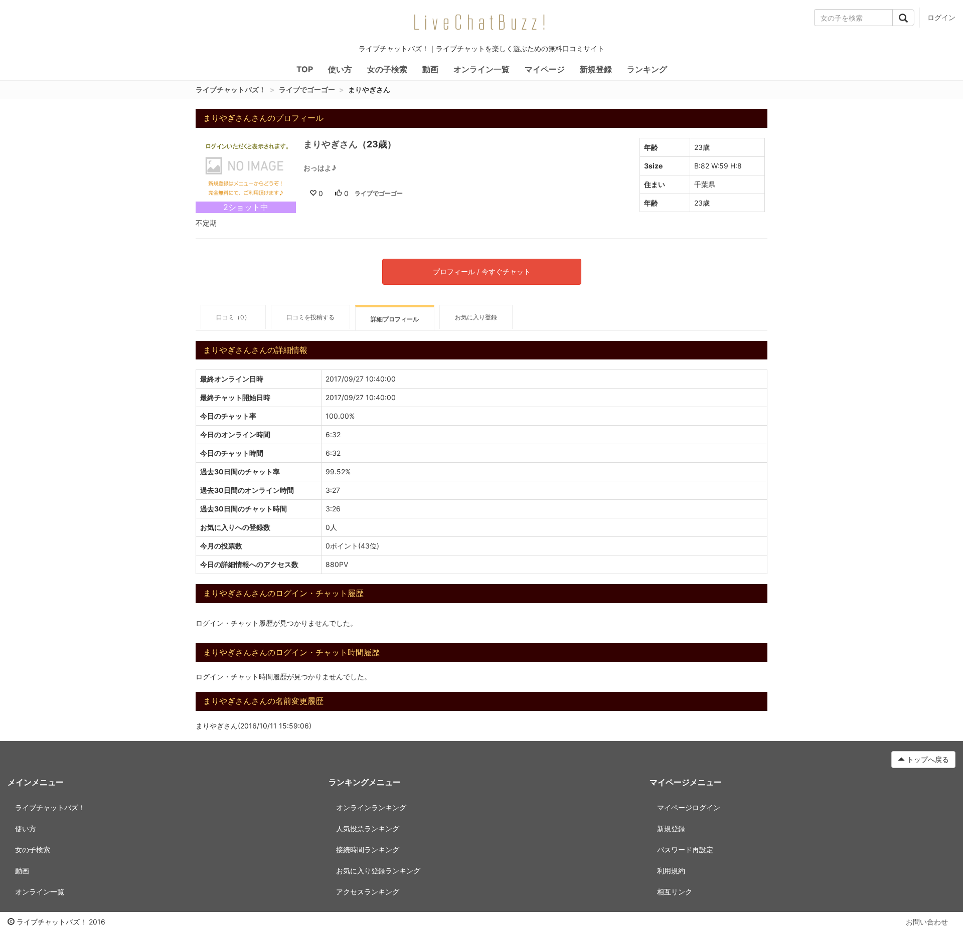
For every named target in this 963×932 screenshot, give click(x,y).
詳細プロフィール (395, 319)
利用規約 (671, 870)
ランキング (647, 69)
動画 (430, 69)
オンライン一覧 (481, 69)
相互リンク (674, 891)
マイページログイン (688, 807)
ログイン (941, 17)
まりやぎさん (330, 144)
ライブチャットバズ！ (231, 89)
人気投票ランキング (367, 828)
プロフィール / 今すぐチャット (482, 271)
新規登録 (596, 69)
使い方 (340, 69)
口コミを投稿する (310, 317)
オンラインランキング (371, 807)
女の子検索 (387, 69)
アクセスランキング (367, 891)
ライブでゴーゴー (307, 89)
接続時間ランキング (367, 849)
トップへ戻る (927, 759)
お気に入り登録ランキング (378, 870)
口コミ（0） (233, 317)
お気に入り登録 (476, 317)
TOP (304, 69)
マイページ (545, 69)
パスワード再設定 (685, 849)
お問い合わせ (927, 921)
